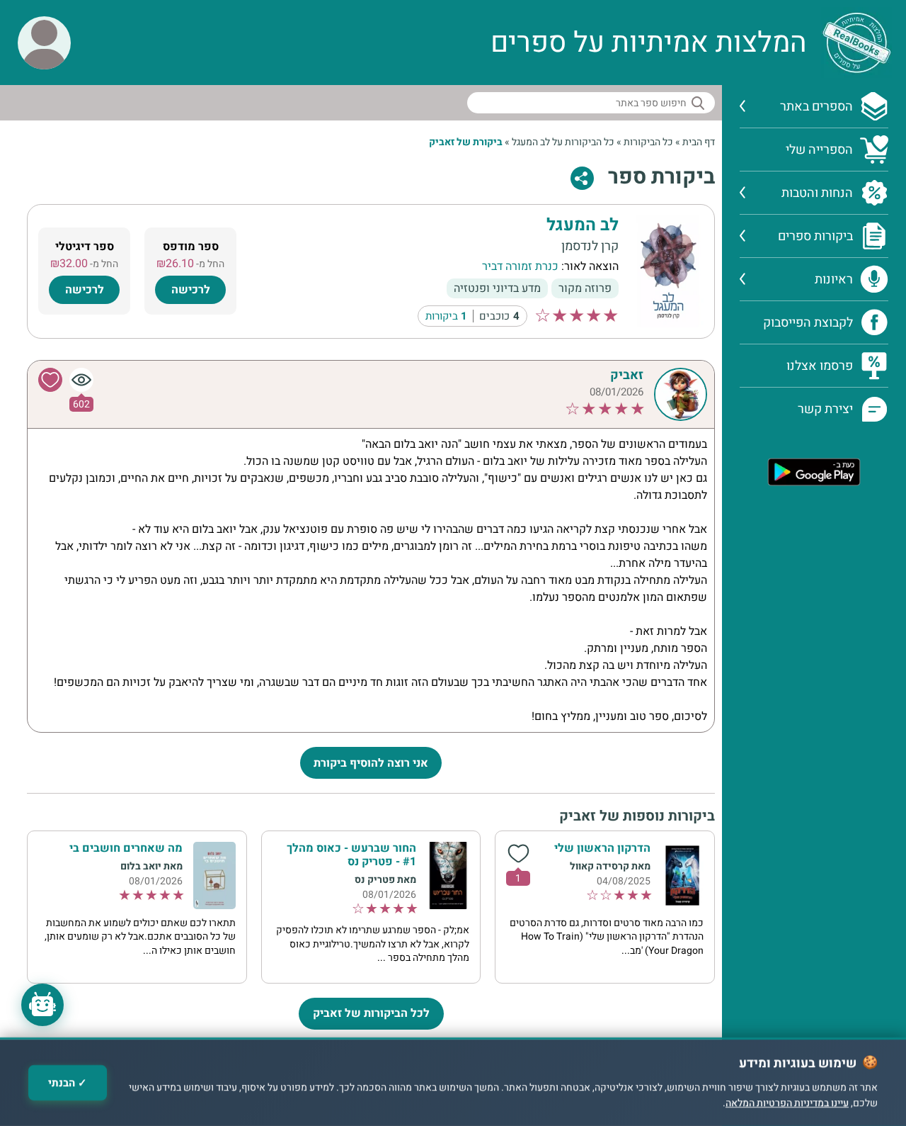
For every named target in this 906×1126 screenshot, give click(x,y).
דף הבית (698, 142)
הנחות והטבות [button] (817, 193)
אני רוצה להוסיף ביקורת (371, 763)
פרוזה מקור (585, 288)
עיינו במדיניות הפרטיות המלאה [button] (787, 1103)
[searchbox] (591, 102)
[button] (44, 42)
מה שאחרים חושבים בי (126, 848)
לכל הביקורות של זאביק (371, 1013)
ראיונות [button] (834, 279)
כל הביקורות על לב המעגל (563, 142)
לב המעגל (582, 225)
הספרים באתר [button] (816, 106)
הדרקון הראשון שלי (602, 848)
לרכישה (190, 289)
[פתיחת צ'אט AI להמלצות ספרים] (42, 1005)
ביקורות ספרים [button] (815, 236)
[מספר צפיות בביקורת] (81, 380)
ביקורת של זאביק (466, 142)
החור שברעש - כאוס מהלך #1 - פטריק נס (351, 855)
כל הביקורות (648, 142)
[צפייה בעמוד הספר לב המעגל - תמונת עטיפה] (668, 270)
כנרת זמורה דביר (520, 266)
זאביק (626, 375)
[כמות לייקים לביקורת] (518, 854)
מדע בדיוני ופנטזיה (497, 288)
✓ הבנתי (67, 1083)
